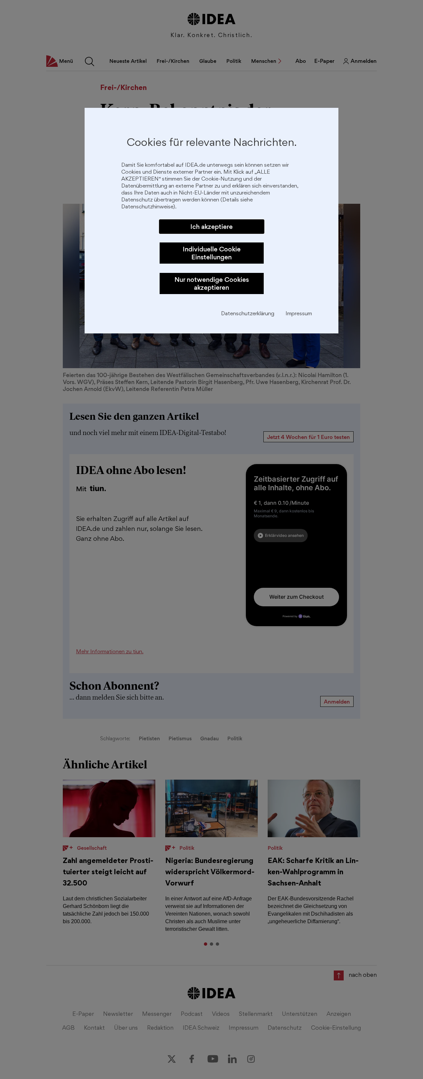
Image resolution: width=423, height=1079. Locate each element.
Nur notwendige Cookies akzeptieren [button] (211, 283)
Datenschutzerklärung (247, 314)
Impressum (299, 314)
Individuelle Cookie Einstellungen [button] (212, 253)
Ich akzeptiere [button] (211, 227)
